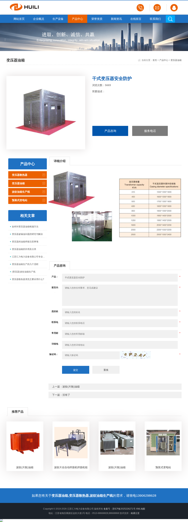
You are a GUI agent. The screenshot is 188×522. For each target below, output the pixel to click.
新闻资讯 (116, 18)
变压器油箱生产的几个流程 (25, 264)
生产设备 (58, 18)
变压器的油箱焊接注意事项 (25, 241)
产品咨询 (110, 130)
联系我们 (155, 18)
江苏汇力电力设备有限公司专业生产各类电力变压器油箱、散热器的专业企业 (29, 256)
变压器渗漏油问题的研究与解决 (27, 234)
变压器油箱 (176, 60)
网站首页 (19, 18)
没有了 (66, 394)
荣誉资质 (96, 18)
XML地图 (140, 509)
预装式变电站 (19, 200)
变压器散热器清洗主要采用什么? (28, 279)
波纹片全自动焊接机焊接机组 (71, 467)
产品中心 (77, 18)
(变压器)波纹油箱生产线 (23, 271)
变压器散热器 (19, 174)
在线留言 (135, 18)
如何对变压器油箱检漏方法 (25, 226)
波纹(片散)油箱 (71, 386)
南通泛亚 (135, 513)
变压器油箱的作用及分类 (24, 249)
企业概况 (38, 18)
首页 (155, 60)
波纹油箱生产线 (21, 191)
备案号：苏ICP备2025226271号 (119, 509)
